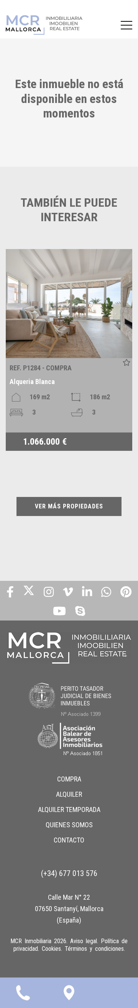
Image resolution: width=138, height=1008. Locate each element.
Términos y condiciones (94, 948)
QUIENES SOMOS (69, 825)
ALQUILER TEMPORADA (69, 809)
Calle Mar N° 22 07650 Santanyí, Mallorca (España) (69, 908)
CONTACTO (69, 840)
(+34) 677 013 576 (69, 873)
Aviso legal (83, 941)
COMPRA (69, 779)
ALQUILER (69, 794)
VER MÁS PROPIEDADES (69, 506)
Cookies (51, 948)
